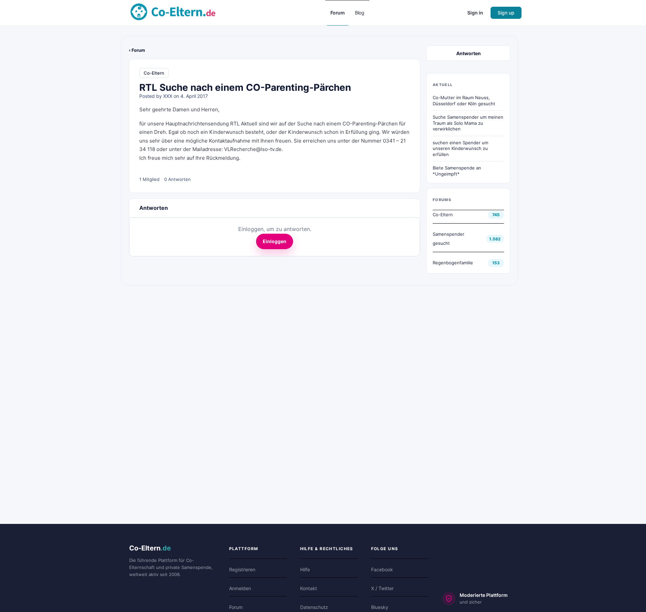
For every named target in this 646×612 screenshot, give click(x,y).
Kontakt (308, 588)
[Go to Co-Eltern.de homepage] (172, 12)
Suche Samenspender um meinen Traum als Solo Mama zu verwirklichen (468, 122)
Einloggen (274, 241)
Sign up (506, 12)
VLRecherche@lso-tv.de (253, 149)
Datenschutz (314, 607)
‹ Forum (137, 50)
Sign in (475, 12)
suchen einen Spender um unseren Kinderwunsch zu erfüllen (460, 148)
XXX (167, 96)
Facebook (382, 569)
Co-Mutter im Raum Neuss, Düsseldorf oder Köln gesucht (464, 100)
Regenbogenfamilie (453, 262)
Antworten (468, 53)
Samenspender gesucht (448, 238)
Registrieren (242, 569)
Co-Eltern (154, 73)
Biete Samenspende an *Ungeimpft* (457, 171)
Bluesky (379, 607)
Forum (236, 607)
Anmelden (240, 588)
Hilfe (305, 569)
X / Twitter (382, 588)
